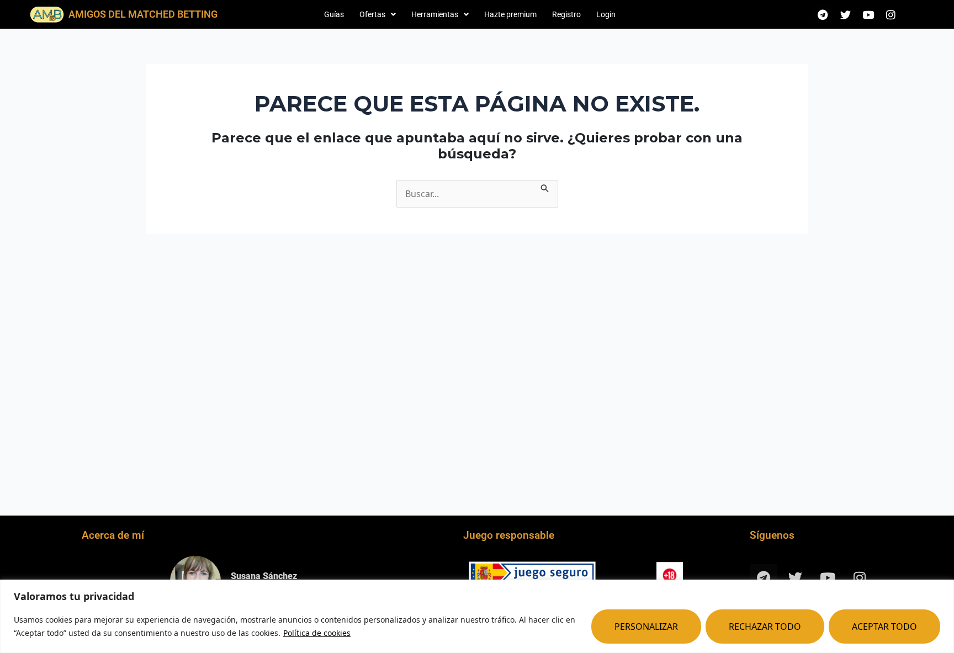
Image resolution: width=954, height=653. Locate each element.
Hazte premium (510, 14)
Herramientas (434, 14)
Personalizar (646, 626)
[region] (477, 616)
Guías (334, 14)
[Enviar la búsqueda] (544, 186)
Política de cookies (317, 633)
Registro (566, 14)
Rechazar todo (765, 626)
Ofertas (372, 14)
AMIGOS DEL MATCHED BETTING (143, 14)
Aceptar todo (884, 626)
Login (606, 14)
